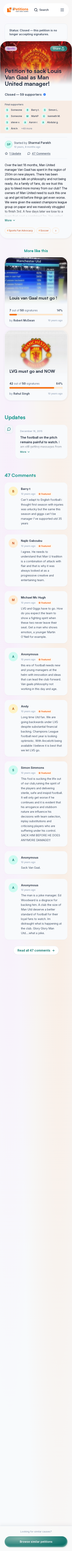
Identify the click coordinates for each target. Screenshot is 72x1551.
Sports (11, 48)
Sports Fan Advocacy (20, 230)
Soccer (44, 230)
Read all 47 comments (36, 950)
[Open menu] (62, 10)
